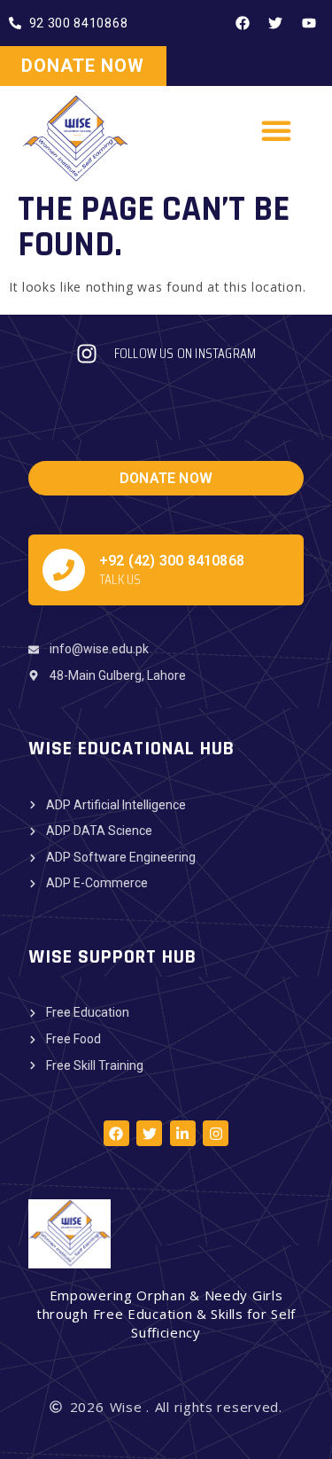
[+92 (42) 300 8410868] (63, 570)
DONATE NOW (82, 65)
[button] (277, 130)
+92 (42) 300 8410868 (171, 560)
